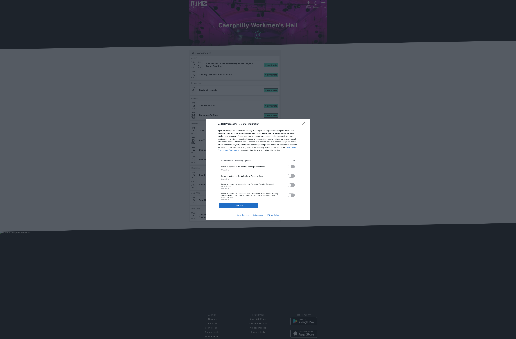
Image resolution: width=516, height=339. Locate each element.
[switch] (291, 166)
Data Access (258, 215)
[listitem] (258, 160)
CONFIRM (239, 206)
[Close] (304, 124)
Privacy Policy (273, 215)
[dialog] (258, 169)
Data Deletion (243, 215)
